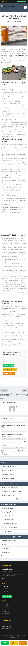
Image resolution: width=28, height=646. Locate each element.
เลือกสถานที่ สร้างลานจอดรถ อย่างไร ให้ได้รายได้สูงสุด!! (13, 426)
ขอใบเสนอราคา (6, 613)
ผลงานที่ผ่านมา (5, 544)
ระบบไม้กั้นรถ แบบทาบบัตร (8, 495)
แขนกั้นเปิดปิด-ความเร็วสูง (8, 474)
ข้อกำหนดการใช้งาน (7, 628)
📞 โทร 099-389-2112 (9, 369)
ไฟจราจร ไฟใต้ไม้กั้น (7, 512)
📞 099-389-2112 (4, 1)
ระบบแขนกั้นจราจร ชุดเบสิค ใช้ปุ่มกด (11, 499)
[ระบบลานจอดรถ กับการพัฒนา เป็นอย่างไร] (14, 431)
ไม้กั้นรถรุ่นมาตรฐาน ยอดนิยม (9, 466)
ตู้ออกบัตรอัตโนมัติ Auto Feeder (9, 527)
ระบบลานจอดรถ (5, 548)
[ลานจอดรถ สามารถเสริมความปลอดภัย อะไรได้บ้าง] (14, 439)
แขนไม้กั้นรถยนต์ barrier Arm (9, 516)
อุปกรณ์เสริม (5, 609)
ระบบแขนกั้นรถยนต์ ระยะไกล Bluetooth (12, 491)
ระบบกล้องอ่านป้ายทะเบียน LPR (9, 523)
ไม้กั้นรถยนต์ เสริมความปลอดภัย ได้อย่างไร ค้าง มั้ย (14, 451)
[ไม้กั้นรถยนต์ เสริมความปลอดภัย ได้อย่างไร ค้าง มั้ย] (14, 448)
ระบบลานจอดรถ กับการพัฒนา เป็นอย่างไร (12, 434)
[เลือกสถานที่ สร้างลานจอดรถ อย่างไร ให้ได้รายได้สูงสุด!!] (14, 422)
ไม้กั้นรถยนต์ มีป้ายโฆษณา (8, 478)
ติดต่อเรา (4, 616)
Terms (18, 637)
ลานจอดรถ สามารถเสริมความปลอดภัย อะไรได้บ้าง (14, 442)
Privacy (14, 637)
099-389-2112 (7, 591)
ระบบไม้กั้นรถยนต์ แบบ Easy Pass (10, 487)
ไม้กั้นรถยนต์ (5, 604)
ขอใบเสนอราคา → (8, 373)
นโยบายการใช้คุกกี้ (6, 626)
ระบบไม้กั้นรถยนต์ (6, 552)
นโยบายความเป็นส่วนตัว (8, 624)
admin (17, 407)
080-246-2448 (7, 587)
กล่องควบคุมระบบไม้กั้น (7, 508)
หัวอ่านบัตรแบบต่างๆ (7, 531)
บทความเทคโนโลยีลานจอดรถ (14, 21)
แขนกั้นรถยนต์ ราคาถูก (7, 470)
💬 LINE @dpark (21, 1)
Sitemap (10, 637)
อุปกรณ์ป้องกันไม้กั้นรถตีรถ (8, 520)
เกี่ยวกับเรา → (5, 578)
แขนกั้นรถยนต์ (19, 55)
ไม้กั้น (3, 556)
